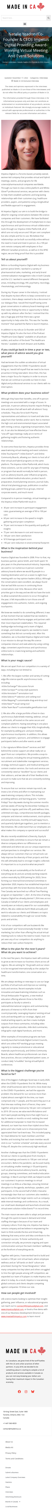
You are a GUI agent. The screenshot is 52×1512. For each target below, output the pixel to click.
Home (5, 62)
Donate (8, 1467)
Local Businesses (11, 1506)
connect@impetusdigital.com (30, 1306)
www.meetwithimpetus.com (14, 1316)
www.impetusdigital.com (12, 1309)
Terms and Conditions (14, 1458)
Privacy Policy (10, 1453)
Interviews (12, 62)
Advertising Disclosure (13, 1497)
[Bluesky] (33, 1392)
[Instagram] (26, 1392)
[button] (25, 24)
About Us (9, 1442)
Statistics (8, 1482)
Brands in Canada (11, 1502)
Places (7, 1487)
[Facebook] (19, 1392)
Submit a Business (12, 1472)
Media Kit (9, 1447)
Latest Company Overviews (15, 1477)
